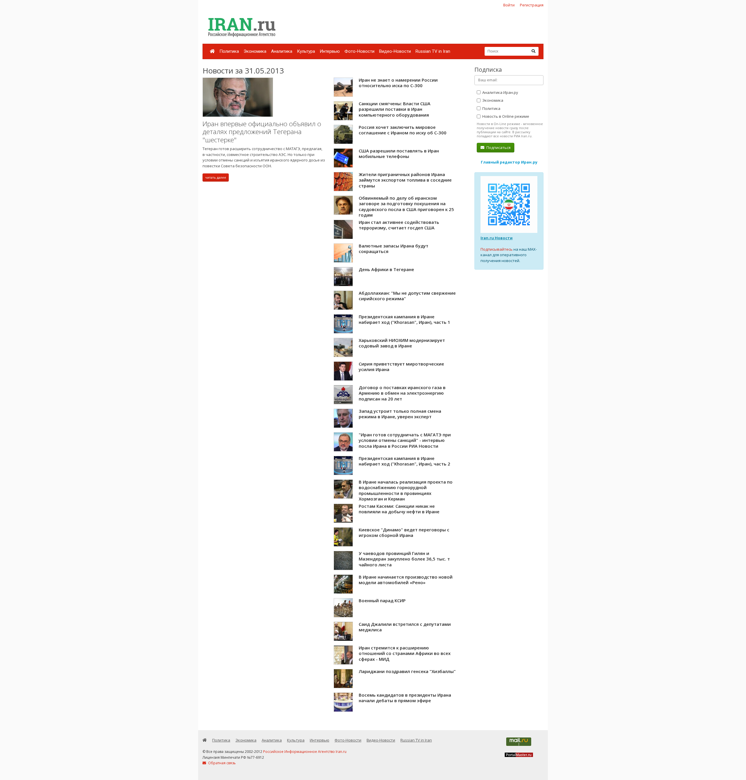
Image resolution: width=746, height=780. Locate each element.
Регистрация (531, 5)
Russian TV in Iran (433, 51)
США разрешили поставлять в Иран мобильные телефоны (399, 153)
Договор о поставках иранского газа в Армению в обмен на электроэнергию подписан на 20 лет (402, 393)
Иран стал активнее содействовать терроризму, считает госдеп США (399, 225)
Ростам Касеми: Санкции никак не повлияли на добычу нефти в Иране (399, 509)
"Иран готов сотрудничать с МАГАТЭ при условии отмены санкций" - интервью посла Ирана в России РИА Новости (405, 440)
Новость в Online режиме (505, 116)
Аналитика (281, 51)
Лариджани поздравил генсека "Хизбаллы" (407, 671)
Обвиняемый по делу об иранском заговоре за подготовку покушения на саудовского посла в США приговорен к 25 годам (406, 206)
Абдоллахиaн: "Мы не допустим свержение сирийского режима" (407, 296)
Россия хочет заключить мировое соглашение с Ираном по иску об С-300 (402, 130)
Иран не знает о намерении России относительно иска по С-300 (398, 83)
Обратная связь (221, 762)
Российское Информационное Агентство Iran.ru (304, 751)
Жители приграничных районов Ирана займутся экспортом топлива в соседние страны (405, 180)
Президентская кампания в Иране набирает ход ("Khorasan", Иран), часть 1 (404, 319)
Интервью (330, 51)
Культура (306, 51)
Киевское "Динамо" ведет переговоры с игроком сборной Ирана (404, 532)
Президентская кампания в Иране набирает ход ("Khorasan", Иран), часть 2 (404, 461)
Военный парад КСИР (382, 600)
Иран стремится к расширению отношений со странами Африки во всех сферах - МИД (405, 653)
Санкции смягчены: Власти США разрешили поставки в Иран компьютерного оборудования (394, 109)
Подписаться (498, 147)
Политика (229, 51)
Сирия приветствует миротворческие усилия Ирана (401, 367)
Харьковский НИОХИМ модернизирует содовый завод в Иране (402, 343)
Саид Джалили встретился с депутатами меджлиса (405, 627)
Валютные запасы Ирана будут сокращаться (393, 248)
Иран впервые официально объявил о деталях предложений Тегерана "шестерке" (262, 131)
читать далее (215, 177)
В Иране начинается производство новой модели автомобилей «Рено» (406, 580)
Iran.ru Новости (497, 237)
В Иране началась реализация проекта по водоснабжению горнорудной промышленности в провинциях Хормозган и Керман (406, 490)
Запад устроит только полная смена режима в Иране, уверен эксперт (400, 414)
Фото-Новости (359, 51)
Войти (509, 5)
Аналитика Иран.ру (499, 92)
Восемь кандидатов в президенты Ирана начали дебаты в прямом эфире (405, 698)
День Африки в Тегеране (386, 269)
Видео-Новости (395, 51)
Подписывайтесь (497, 249)
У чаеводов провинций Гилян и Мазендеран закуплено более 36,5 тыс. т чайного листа (404, 559)
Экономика (255, 51)
